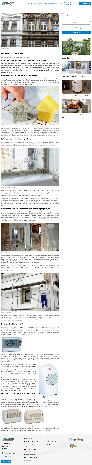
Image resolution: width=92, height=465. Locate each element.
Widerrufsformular (29, 454)
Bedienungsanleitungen (31, 441)
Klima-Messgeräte (17, 330)
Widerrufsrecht (28, 452)
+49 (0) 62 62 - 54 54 (36, 3)
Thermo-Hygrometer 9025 (34, 330)
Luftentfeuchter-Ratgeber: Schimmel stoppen (74, 77)
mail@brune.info (52, 3)
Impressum (27, 460)
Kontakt (4, 448)
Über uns (5, 446)
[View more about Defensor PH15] (76, 46)
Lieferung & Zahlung (30, 449)
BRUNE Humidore (52, 441)
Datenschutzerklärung (30, 457)
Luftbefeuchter (10, 430)
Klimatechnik (76, 33)
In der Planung (76, 28)
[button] (64, 46)
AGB (25, 446)
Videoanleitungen (29, 444)
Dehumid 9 (33, 366)
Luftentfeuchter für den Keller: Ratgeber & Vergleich (76, 96)
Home (5, 10)
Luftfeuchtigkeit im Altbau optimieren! (6, 461)
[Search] (64, 15)
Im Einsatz (76, 23)
